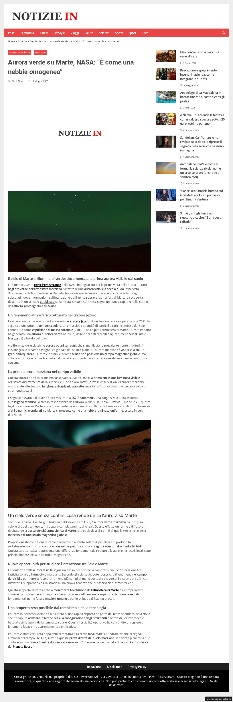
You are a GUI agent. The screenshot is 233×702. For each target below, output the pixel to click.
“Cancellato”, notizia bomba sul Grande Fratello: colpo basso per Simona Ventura (201, 195)
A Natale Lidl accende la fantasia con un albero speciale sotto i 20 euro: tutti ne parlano (202, 119)
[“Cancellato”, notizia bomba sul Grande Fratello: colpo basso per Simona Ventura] (166, 195)
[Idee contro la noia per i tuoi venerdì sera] (166, 56)
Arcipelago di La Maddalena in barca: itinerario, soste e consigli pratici (202, 97)
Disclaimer (114, 667)
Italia (11, 33)
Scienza (104, 33)
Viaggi (75, 33)
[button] (223, 33)
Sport (132, 33)
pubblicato (47, 302)
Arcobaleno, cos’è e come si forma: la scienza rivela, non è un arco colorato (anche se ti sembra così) (200, 170)
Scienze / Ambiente (19, 52)
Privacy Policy (137, 667)
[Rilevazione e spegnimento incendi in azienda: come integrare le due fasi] (166, 74)
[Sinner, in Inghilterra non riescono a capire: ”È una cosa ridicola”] (166, 217)
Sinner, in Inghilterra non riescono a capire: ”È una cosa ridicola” (200, 217)
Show (119, 33)
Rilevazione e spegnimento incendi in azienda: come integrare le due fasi (198, 74)
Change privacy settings (219, 698)
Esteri (44, 33)
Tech (145, 33)
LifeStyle (59, 33)
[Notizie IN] (44, 16)
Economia (27, 33)
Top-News (40, 52)
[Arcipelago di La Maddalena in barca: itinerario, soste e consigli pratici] (166, 97)
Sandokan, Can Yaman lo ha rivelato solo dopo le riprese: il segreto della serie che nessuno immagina (202, 144)
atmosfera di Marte (105, 590)
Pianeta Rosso (22, 647)
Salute (89, 33)
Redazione (94, 667)
